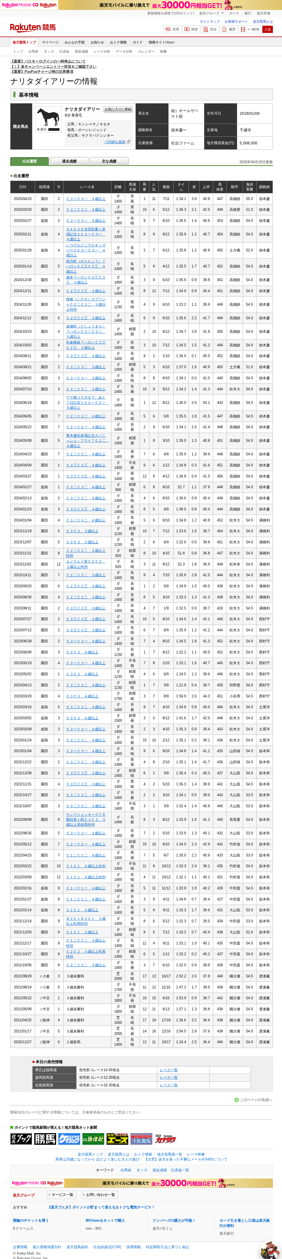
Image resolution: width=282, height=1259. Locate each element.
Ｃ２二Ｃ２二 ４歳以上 (86, 416)
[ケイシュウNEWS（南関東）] (69, 1139)
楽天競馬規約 (77, 1247)
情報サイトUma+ (162, 42)
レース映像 (196, 1154)
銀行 (248, 13)
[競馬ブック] (21, 1139)
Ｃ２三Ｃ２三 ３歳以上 (86, 291)
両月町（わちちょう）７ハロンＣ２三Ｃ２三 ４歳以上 (86, 266)
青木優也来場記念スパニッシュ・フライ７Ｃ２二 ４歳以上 (87, 440)
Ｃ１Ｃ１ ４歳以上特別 (86, 866)
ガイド (138, 42)
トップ (18, 51)
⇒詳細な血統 (115, 142)
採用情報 (133, 1247)
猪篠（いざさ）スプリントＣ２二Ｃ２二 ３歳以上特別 (86, 304)
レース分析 (102, 51)
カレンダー (146, 51)
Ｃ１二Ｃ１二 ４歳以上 (86, 855)
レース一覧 (169, 1070)
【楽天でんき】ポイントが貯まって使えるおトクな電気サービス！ (101, 1207)
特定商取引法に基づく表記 (167, 1247)
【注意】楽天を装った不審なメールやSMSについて (186, 1159)
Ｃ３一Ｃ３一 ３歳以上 (86, 378)
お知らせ (97, 42)
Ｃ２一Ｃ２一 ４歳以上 (86, 427)
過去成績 (69, 161)
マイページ (50, 42)
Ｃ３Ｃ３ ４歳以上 (82, 652)
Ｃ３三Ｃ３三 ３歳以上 (86, 356)
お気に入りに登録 (118, 109)
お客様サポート (236, 22)
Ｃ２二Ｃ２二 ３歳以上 (86, 575)
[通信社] (93, 1139)
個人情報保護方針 (47, 1247)
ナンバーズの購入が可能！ (174, 1220)
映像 (163, 51)
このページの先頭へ (256, 1100)
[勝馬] (45, 1139)
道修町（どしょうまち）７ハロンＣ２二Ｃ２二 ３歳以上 (86, 331)
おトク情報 (118, 42)
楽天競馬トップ (24, 42)
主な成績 (109, 161)
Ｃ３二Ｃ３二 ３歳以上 (86, 367)
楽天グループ (209, 13)
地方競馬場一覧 (169, 1154)
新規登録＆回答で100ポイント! (170, 13)
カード (234, 13)
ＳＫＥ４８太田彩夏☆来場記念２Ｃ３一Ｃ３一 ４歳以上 (86, 234)
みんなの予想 (75, 42)
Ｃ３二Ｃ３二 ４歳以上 (86, 209)
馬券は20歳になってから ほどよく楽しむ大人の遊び (97, 1159)
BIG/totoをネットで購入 (105, 1220)
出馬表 (33, 51)
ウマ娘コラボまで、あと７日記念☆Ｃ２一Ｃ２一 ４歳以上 (87, 402)
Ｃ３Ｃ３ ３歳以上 (82, 531)
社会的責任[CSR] (107, 1247)
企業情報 (20, 1247)
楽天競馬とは (263, 22)
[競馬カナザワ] (165, 1139)
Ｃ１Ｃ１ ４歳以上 (82, 910)
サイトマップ (210, 22)
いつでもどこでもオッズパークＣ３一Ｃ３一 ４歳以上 (86, 250)
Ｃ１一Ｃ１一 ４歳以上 (86, 888)
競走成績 (81, 51)
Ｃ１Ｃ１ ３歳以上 (82, 932)
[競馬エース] (117, 1139)
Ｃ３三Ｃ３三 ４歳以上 (86, 465)
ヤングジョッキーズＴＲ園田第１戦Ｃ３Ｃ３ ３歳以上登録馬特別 (86, 819)
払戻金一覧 (180, 1170)
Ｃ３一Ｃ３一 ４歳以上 (86, 199)
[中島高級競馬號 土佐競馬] (141, 1139)
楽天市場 (263, 13)
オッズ (49, 51)
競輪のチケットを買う (31, 1220)
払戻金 (64, 51)
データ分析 (124, 51)
